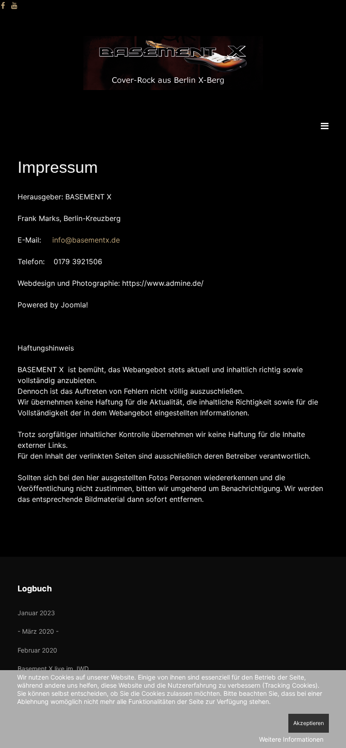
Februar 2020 (37, 650)
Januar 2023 (36, 613)
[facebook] (3, 5)
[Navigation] (324, 126)
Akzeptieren (308, 723)
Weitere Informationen (291, 739)
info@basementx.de (86, 239)
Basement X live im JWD (53, 668)
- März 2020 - (38, 631)
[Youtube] (14, 5)
